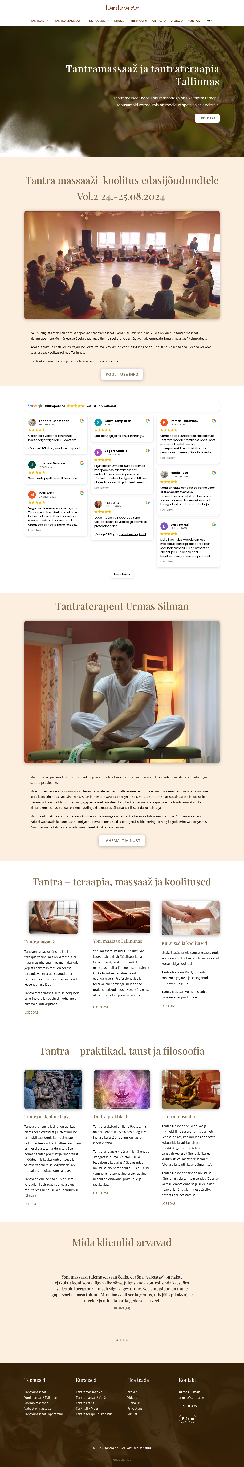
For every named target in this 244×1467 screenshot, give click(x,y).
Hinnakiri (133, 1403)
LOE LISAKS (207, 118)
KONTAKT (195, 21)
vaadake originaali (67, 448)
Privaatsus (134, 1408)
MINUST (120, 21)
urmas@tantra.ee (191, 1397)
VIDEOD (177, 21)
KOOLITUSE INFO (122, 374)
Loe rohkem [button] (35, 530)
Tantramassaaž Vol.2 (91, 1397)
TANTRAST (38, 21)
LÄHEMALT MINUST (122, 841)
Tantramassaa (44, 1414)
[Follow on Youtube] (192, 1419)
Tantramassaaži (70, 791)
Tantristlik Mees (87, 1408)
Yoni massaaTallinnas (41, 1397)
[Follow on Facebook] (183, 1419)
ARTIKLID (159, 21)
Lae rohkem (122, 574)
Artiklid (132, 1392)
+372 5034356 (188, 1406)
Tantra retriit (85, 1403)
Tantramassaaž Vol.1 (91, 1392)
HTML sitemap (122, 1459)
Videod (132, 1397)
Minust (132, 1414)
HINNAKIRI (139, 21)
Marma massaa (36, 1403)
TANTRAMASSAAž (67, 21)
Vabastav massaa (37, 1408)
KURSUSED (97, 21)
